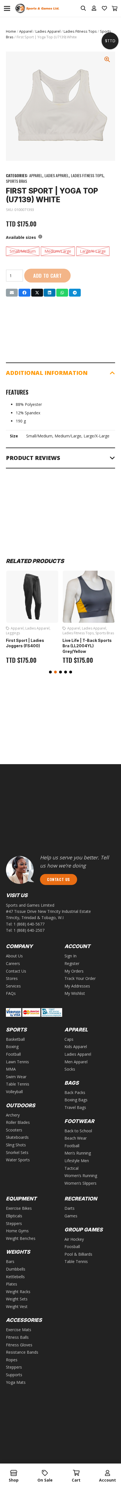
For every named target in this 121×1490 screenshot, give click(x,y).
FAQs (11, 993)
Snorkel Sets (17, 1152)
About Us (14, 956)
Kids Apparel (75, 1046)
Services (13, 986)
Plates (11, 1284)
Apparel (25, 31)
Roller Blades (18, 1122)
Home (11, 31)
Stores (12, 978)
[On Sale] (45, 1473)
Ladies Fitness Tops (80, 31)
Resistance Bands (22, 1352)
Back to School (78, 1130)
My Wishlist (74, 993)
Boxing (12, 1046)
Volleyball (14, 1091)
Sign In (70, 956)
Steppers (14, 1223)
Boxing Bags (76, 1099)
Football (13, 1054)
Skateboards (17, 1137)
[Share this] (24, 293)
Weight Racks (18, 1291)
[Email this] (12, 293)
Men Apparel (76, 1061)
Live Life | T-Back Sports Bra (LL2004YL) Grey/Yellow (87, 646)
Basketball (15, 1039)
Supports (14, 1374)
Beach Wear (75, 1138)
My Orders (74, 971)
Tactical (71, 1168)
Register (71, 963)
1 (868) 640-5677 (29, 924)
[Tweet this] (37, 293)
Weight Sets (17, 1299)
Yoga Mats (16, 1382)
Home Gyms (17, 1230)
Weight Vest (17, 1306)
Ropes (11, 1359)
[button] (50, 672)
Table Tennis (17, 1084)
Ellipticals (14, 1215)
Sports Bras (16, 181)
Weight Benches (20, 1238)
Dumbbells (15, 1269)
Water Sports (18, 1159)
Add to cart (47, 275)
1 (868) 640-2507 (29, 930)
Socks (69, 1069)
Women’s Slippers (80, 1183)
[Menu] (7, 8)
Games (70, 1215)
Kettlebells (15, 1276)
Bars (10, 1261)
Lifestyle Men (76, 1160)
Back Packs (74, 1092)
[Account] (107, 1473)
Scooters (14, 1130)
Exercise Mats (18, 1329)
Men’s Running (77, 1153)
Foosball (72, 1246)
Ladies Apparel (47, 31)
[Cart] (114, 8)
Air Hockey (74, 1239)
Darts (69, 1208)
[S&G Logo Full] (37, 9)
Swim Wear (16, 1076)
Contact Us (16, 971)
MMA (11, 1069)
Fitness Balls (17, 1337)
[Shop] (13, 1473)
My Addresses (77, 986)
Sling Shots (16, 1144)
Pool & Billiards (78, 1254)
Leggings (13, 633)
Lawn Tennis (17, 1061)
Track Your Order (80, 978)
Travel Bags (75, 1107)
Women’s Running (80, 1175)
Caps (68, 1039)
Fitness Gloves (19, 1344)
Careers (13, 963)
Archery (13, 1115)
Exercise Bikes (19, 1208)
